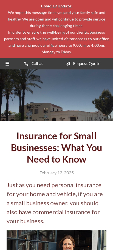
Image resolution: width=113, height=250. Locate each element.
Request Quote (86, 63)
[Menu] (7, 64)
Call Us (37, 63)
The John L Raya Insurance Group (57, 95)
